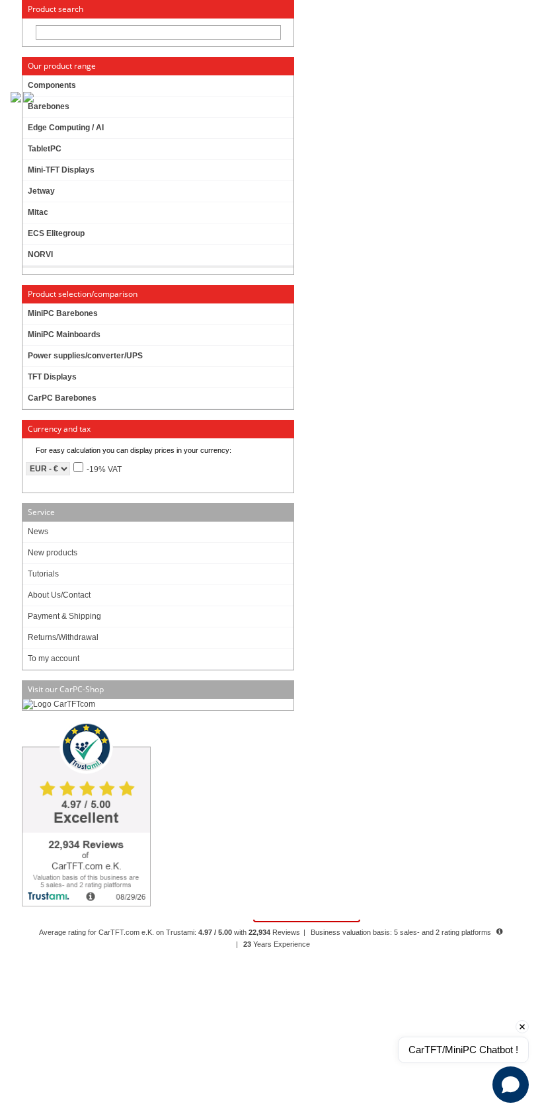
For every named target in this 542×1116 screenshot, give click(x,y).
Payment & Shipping (64, 616)
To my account (53, 658)
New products (52, 552)
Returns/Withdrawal (63, 637)
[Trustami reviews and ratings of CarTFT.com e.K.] (157, 815)
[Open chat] (510, 1084)
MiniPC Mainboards (64, 334)
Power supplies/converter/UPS (85, 355)
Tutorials (43, 573)
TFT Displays (52, 376)
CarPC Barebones (62, 398)
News (38, 531)
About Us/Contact (59, 595)
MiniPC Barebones (63, 313)
